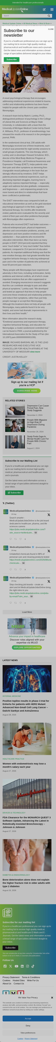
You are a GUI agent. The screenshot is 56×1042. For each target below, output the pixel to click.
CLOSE (51, 29)
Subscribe (12, 59)
